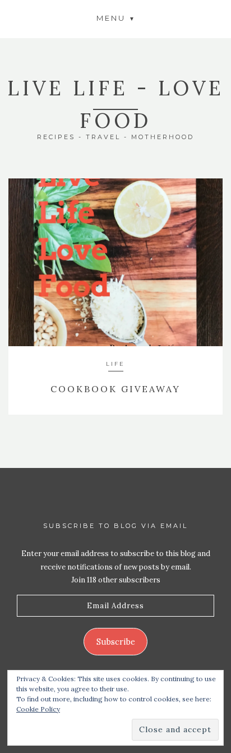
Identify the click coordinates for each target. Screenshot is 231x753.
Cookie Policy (38, 709)
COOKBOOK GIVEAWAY (115, 388)
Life (115, 364)
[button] (115, 17)
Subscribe (115, 641)
